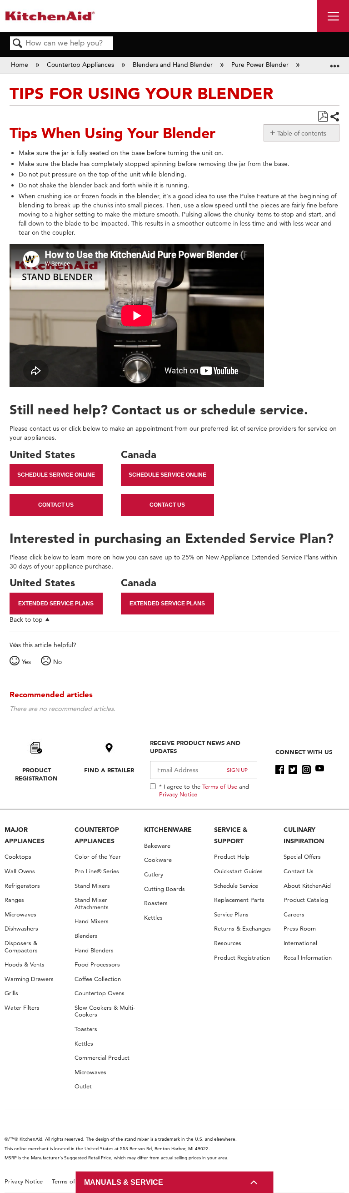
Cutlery (153, 874)
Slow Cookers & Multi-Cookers (105, 1011)
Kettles (84, 1043)
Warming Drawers (29, 979)
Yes (26, 662)
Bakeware (157, 845)
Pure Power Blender (260, 64)
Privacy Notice (178, 794)
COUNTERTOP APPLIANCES (97, 835)
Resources (227, 943)
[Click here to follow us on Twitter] (293, 769)
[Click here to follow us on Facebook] (279, 769)
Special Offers (302, 856)
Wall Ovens (20, 871)
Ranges (14, 899)
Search (18, 44)
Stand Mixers (92, 885)
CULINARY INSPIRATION (304, 835)
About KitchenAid (307, 885)
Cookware (158, 859)
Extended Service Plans (56, 603)
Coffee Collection (98, 979)
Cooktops (18, 856)
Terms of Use (219, 786)
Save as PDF (323, 116)
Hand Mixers (92, 921)
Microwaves (20, 914)
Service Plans (231, 914)
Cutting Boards (164, 889)
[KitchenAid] (50, 16)
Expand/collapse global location (335, 62)
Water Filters (22, 1007)
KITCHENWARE (168, 830)
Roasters (156, 903)
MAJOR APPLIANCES (25, 835)
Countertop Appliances (81, 64)
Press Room (300, 928)
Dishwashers (21, 928)
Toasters (86, 1029)
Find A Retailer (109, 770)
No (57, 662)
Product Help (231, 856)
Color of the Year (98, 856)
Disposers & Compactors (21, 947)
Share (334, 116)
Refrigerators (22, 885)
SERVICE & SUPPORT (231, 835)
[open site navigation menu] (333, 16)
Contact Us (56, 505)
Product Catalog (306, 899)
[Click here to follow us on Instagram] (306, 769)
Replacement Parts (239, 899)
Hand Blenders (94, 950)
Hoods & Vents (25, 964)
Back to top (26, 619)
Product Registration (36, 774)
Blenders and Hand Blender (173, 64)
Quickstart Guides (238, 871)
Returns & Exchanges (242, 928)
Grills (11, 993)
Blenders (86, 935)
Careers (294, 914)
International (300, 943)
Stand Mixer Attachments (92, 903)
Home (20, 64)
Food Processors (97, 964)
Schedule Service (236, 885)
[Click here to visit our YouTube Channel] (319, 769)
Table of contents (301, 133)
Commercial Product (102, 1057)
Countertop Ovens (100, 993)
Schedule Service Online (56, 475)
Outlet (83, 1086)
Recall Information (308, 957)
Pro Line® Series (97, 871)
